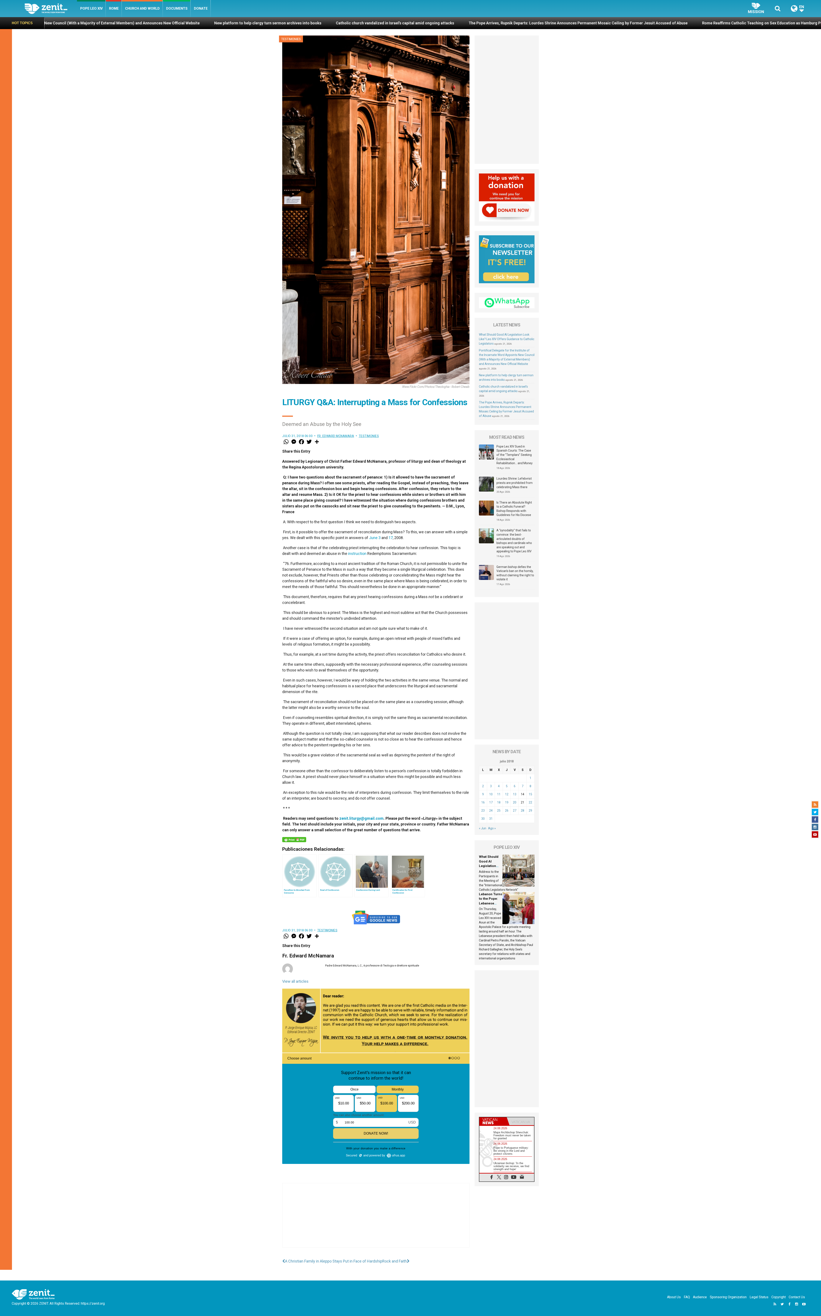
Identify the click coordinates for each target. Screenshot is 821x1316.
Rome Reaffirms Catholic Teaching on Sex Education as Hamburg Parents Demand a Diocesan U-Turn (502, 23)
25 (499, 810)
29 (530, 810)
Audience (700, 1297)
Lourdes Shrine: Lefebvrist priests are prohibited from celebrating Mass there (514, 483)
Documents (177, 8)
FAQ (687, 1297)
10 (491, 794)
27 (514, 810)
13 (514, 794)
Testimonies (291, 39)
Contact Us (797, 1297)
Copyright (778, 1297)
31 (491, 818)
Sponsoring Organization (728, 1297)
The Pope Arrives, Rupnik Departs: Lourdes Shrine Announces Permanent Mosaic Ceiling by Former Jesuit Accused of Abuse (288, 23)
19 (506, 802)
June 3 (375, 537)
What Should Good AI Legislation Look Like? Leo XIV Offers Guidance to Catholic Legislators (506, 339)
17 (390, 537)
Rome (114, 8)
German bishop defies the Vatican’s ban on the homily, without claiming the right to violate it (515, 573)
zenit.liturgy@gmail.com (361, 818)
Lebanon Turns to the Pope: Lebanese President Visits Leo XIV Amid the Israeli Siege (680, 23)
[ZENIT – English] (51, 8)
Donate (201, 8)
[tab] (493, 1121)
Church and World (142, 8)
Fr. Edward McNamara (335, 436)
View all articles (295, 981)
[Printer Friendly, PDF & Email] (294, 839)
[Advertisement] (376, 1219)
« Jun (482, 828)
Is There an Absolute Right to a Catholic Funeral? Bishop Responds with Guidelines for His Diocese (514, 509)
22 (530, 802)
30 (483, 818)
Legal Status (759, 1297)
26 (506, 810)
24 (491, 810)
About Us (674, 1297)
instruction (357, 553)
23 (483, 810)
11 (499, 794)
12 (506, 794)
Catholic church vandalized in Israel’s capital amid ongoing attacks (105, 23)
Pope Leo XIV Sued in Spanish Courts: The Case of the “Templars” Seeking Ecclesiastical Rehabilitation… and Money (514, 455)
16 (483, 802)
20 (514, 802)
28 (522, 810)
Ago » (492, 828)
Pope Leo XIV (91, 8)
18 (499, 802)
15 (530, 794)
